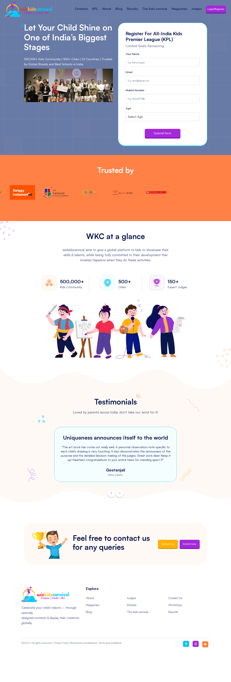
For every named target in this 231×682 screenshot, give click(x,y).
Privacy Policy (61, 643)
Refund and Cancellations (83, 643)
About (106, 9)
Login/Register (216, 9)
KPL (95, 9)
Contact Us (175, 598)
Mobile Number (135, 90)
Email (129, 72)
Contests (81, 9)
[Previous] (111, 493)
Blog (119, 9)
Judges (197, 9)
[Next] (120, 493)
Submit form (162, 133)
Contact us (168, 544)
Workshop (175, 605)
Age (128, 108)
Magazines (180, 9)
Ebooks (131, 605)
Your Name (132, 54)
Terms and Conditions (110, 643)
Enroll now (189, 544)
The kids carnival (154, 9)
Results (132, 9)
